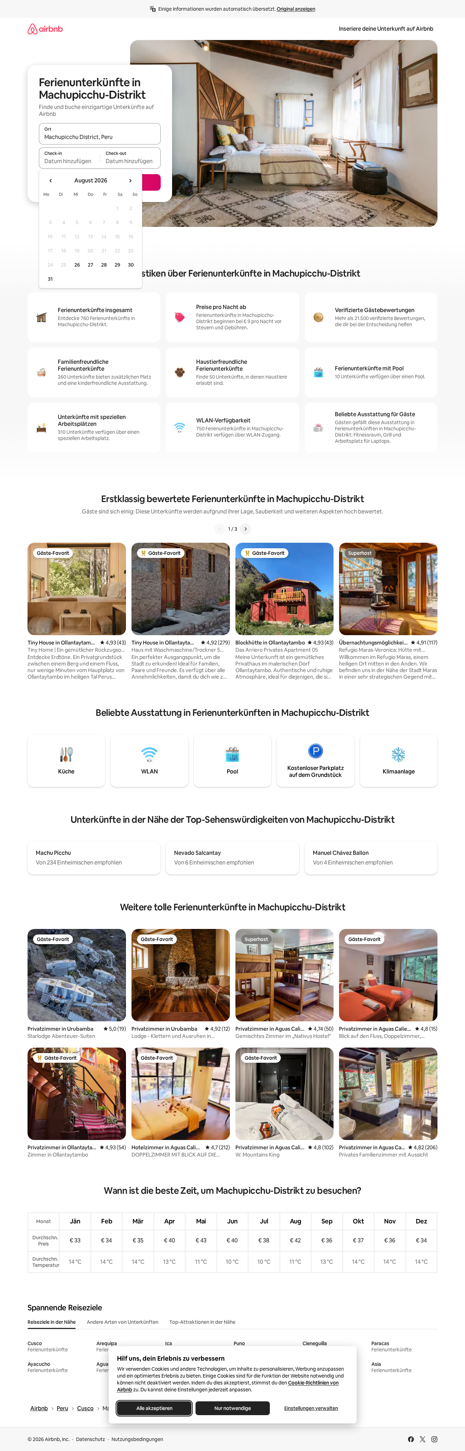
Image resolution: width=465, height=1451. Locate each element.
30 (131, 265)
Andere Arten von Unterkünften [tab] (122, 1322)
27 (90, 265)
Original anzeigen (296, 9)
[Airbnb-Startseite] (45, 29)
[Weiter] (245, 528)
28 (104, 265)
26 (77, 265)
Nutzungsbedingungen (137, 1439)
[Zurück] (219, 528)
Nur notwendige (232, 1408)
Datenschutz (90, 1439)
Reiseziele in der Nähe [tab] (52, 1322)
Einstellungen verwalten (311, 1408)
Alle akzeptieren (154, 1408)
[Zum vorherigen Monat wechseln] (51, 181)
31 (50, 279)
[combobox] (99, 137)
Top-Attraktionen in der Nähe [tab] (202, 1322)
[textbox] (69, 161)
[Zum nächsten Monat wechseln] (130, 181)
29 (117, 265)
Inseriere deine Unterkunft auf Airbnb (386, 28)
